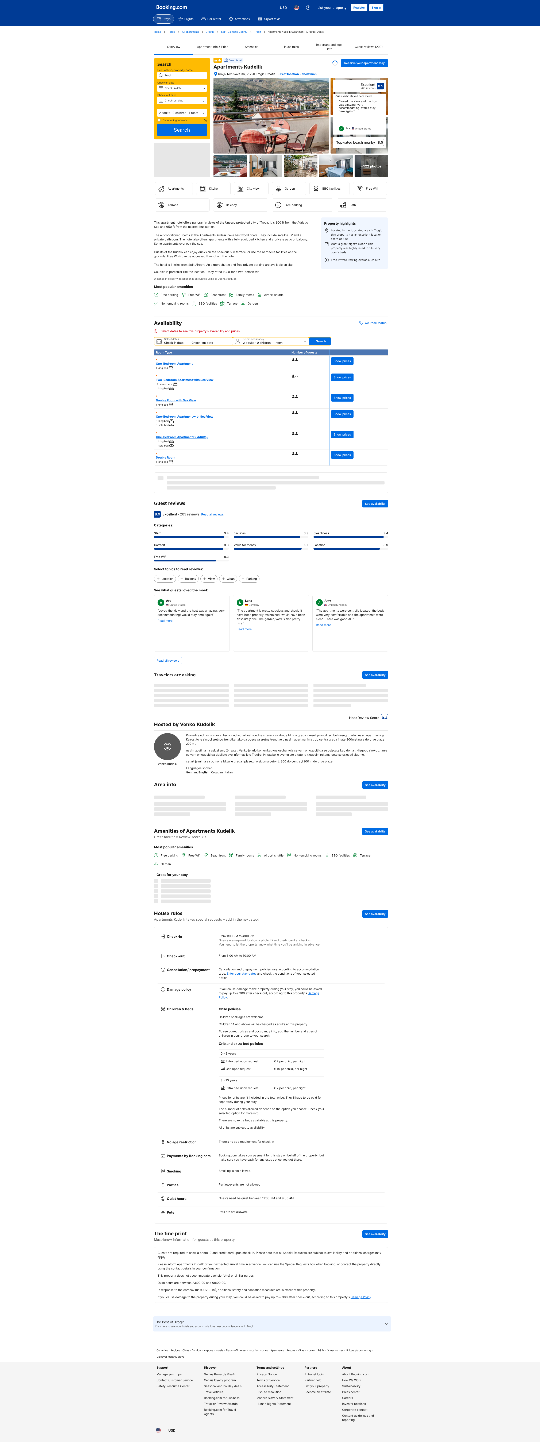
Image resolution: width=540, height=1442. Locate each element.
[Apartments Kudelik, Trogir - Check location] (215, 74)
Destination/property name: (175, 70)
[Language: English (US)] (296, 8)
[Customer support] (308, 8)
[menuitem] (163, 19)
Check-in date (165, 82)
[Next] (383, 117)
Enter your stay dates (241, 1344)
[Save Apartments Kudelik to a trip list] (335, 63)
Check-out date (166, 95)
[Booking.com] (172, 7)
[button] (182, 113)
